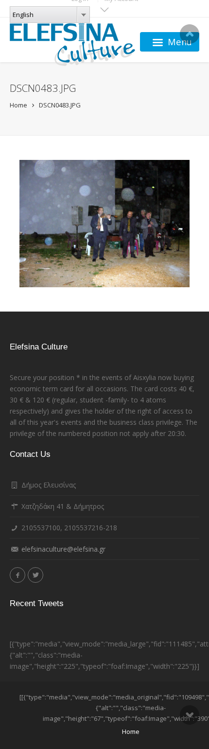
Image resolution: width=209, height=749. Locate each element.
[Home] (72, 41)
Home (18, 105)
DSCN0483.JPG (60, 105)
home (130, 731)
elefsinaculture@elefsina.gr (63, 549)
